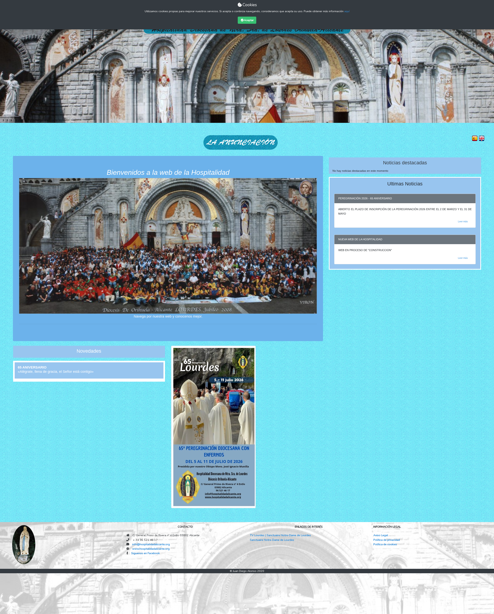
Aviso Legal (380, 535)
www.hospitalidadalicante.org (151, 549)
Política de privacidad (386, 540)
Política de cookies (385, 544)
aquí (346, 11)
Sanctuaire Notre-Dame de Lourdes (272, 540)
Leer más (463, 221)
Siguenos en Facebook (145, 553)
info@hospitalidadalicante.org (151, 544)
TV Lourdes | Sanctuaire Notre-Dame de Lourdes (280, 535)
